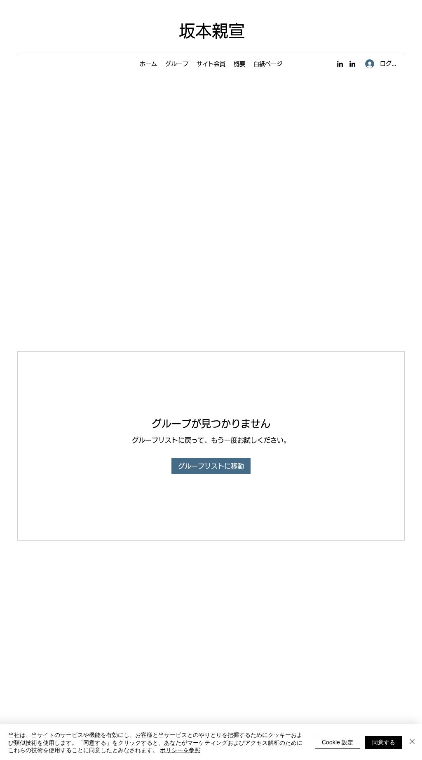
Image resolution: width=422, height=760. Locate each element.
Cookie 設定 (337, 742)
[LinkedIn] (340, 64)
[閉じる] (412, 742)
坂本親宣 (212, 31)
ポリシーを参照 (180, 750)
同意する (383, 742)
